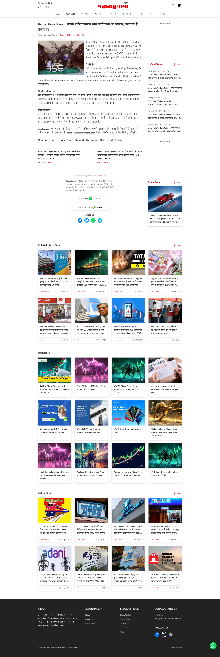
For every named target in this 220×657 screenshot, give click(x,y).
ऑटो (151, 14)
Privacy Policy (91, 623)
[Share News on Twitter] (86, 220)
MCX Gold (70, 14)
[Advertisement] (165, 40)
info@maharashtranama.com (168, 619)
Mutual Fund (125, 619)
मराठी (39, 7)
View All (178, 64)
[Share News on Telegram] (100, 220)
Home (57, 14)
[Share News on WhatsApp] (93, 220)
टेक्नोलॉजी (140, 14)
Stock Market (125, 615)
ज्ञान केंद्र (162, 14)
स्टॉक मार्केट (85, 14)
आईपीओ (113, 14)
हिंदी (47, 7)
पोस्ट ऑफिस (126, 14)
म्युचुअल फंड (99, 14)
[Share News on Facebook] (80, 220)
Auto (122, 632)
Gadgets (123, 628)
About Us (89, 619)
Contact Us (101, 176)
